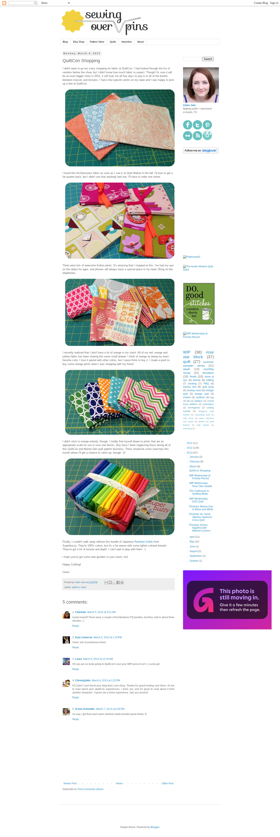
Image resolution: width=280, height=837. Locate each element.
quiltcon (76, 587)
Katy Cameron (83, 637)
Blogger (155, 827)
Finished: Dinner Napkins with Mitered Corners (199, 528)
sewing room (194, 390)
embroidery (208, 404)
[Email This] (106, 582)
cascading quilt (202, 415)
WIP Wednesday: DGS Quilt (198, 500)
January (194, 456)
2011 (190, 443)
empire (187, 397)
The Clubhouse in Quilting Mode (199, 492)
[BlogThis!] (110, 582)
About (140, 41)
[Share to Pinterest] (122, 582)
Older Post (167, 783)
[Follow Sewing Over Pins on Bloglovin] (201, 152)
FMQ (206, 383)
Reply (75, 625)
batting (210, 380)
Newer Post (70, 783)
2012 (190, 447)
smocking (187, 428)
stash (83, 587)
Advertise (126, 41)
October (194, 560)
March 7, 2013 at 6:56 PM (110, 709)
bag (212, 397)
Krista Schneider (85, 709)
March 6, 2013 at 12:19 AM (98, 658)
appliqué (198, 401)
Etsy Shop (78, 41)
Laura (78, 658)
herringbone (194, 407)
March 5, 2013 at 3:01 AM (101, 612)
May (192, 541)
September (196, 556)
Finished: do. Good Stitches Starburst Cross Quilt (200, 517)
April (192, 536)
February (195, 461)
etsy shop (188, 418)
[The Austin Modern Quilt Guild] (198, 269)
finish (193, 376)
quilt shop (208, 386)
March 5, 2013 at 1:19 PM (107, 637)
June (193, 546)
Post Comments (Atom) (90, 789)
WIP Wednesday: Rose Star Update (200, 484)
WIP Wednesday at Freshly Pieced (199, 477)
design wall (202, 393)
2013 (190, 452)
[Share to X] (114, 582)
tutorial (196, 380)
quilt (186, 361)
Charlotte (80, 612)
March (193, 466)
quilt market (203, 425)
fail (188, 401)
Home (119, 783)
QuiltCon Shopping (200, 470)
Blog (65, 41)
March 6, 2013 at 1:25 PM (106, 680)
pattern (201, 421)
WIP (186, 352)
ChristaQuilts (83, 680)
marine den (190, 386)
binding (192, 383)
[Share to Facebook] (118, 582)
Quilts (113, 41)
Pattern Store (97, 41)
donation (208, 372)
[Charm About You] (227, 628)
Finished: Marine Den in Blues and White (201, 508)
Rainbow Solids (144, 541)
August (194, 551)
